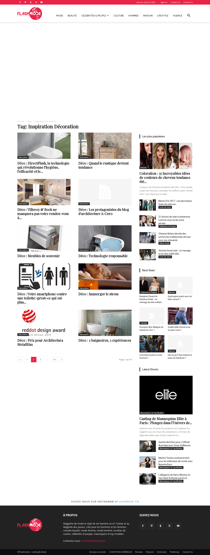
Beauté (72, 15)
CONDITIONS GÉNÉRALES (120, 552)
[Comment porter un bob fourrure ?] (151, 343)
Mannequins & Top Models (151, 413)
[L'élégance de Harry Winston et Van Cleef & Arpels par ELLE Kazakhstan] (147, 479)
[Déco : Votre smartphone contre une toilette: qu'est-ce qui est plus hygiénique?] (44, 276)
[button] (189, 15)
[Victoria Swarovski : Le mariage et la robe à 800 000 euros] (147, 254)
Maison (148, 15)
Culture (119, 15)
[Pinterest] (25, 2)
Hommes (133, 15)
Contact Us (188, 2)
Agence (164, 2)
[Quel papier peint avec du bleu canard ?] (180, 285)
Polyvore (150, 552)
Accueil (20, 121)
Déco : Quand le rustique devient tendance (103, 165)
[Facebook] (19, 2)
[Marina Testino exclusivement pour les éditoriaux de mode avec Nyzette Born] (147, 462)
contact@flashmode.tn (93, 540)
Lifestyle (162, 15)
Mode (59, 15)
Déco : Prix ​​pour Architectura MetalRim (40, 342)
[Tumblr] (30, 2)
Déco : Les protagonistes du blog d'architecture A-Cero (103, 211)
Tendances (175, 2)
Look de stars (165, 207)
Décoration (23, 157)
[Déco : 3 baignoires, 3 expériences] (105, 323)
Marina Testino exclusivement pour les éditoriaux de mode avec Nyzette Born (175, 461)
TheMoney (174, 552)
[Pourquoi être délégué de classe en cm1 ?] (151, 315)
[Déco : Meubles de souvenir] (44, 238)
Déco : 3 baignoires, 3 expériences (104, 340)
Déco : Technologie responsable (103, 255)
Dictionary (162, 552)
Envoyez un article (97, 552)
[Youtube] (41, 2)
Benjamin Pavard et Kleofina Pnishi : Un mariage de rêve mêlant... (151, 299)
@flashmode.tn (127, 501)
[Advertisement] (105, 46)
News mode (164, 243)
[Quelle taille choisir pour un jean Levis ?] (180, 315)
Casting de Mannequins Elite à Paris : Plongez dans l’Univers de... (165, 420)
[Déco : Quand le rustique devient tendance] (105, 146)
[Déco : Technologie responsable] (105, 238)
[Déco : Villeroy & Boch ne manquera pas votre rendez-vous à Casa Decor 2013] (44, 192)
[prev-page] (20, 359)
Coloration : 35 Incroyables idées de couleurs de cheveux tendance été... (164, 177)
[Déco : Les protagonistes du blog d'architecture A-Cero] (105, 192)
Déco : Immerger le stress (98, 293)
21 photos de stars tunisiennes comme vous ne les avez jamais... (174, 220)
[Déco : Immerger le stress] (105, 276)
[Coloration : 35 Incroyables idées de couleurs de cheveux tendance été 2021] (166, 156)
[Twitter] (36, 2)
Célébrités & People (93, 15)
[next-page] (61, 359)
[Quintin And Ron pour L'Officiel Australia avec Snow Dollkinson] (147, 446)
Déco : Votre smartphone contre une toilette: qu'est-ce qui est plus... (42, 297)
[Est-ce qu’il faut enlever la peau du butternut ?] (180, 343)
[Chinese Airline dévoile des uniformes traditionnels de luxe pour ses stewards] (147, 237)
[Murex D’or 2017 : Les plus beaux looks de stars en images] (147, 205)
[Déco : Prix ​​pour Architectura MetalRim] (44, 323)
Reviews (139, 552)
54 (54, 359)
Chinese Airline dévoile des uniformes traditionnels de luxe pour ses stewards (174, 237)
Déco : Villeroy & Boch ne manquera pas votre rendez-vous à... (43, 213)
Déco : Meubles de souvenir (38, 255)
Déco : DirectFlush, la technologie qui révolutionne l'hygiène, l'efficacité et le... (43, 167)
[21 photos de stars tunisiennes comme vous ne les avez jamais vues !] (147, 221)
